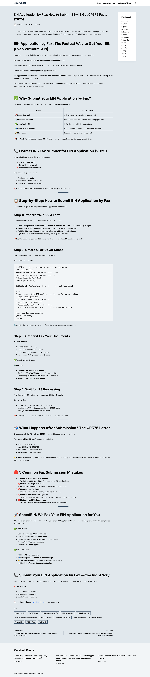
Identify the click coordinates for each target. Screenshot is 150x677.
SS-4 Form (31, 622)
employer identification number (26, 617)
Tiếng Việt (125, 40)
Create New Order (109, 3)
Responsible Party (96, 617)
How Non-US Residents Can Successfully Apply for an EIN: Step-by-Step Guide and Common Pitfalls (75, 658)
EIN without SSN (83, 613)
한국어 (123, 56)
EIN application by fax (50, 613)
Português (125, 37)
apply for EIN (20, 613)
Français (124, 29)
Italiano (124, 35)
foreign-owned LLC (63, 617)
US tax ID (42, 622)
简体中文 (124, 53)
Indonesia (125, 32)
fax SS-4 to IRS (46, 617)
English (37, 24)
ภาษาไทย (124, 48)
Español (124, 27)
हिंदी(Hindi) (125, 45)
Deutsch (124, 21)
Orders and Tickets (124, 3)
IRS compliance (80, 617)
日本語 (123, 51)
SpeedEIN (20, 2)
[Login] (135, 3)
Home (99, 3)
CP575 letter (34, 613)
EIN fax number (67, 613)
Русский (124, 43)
